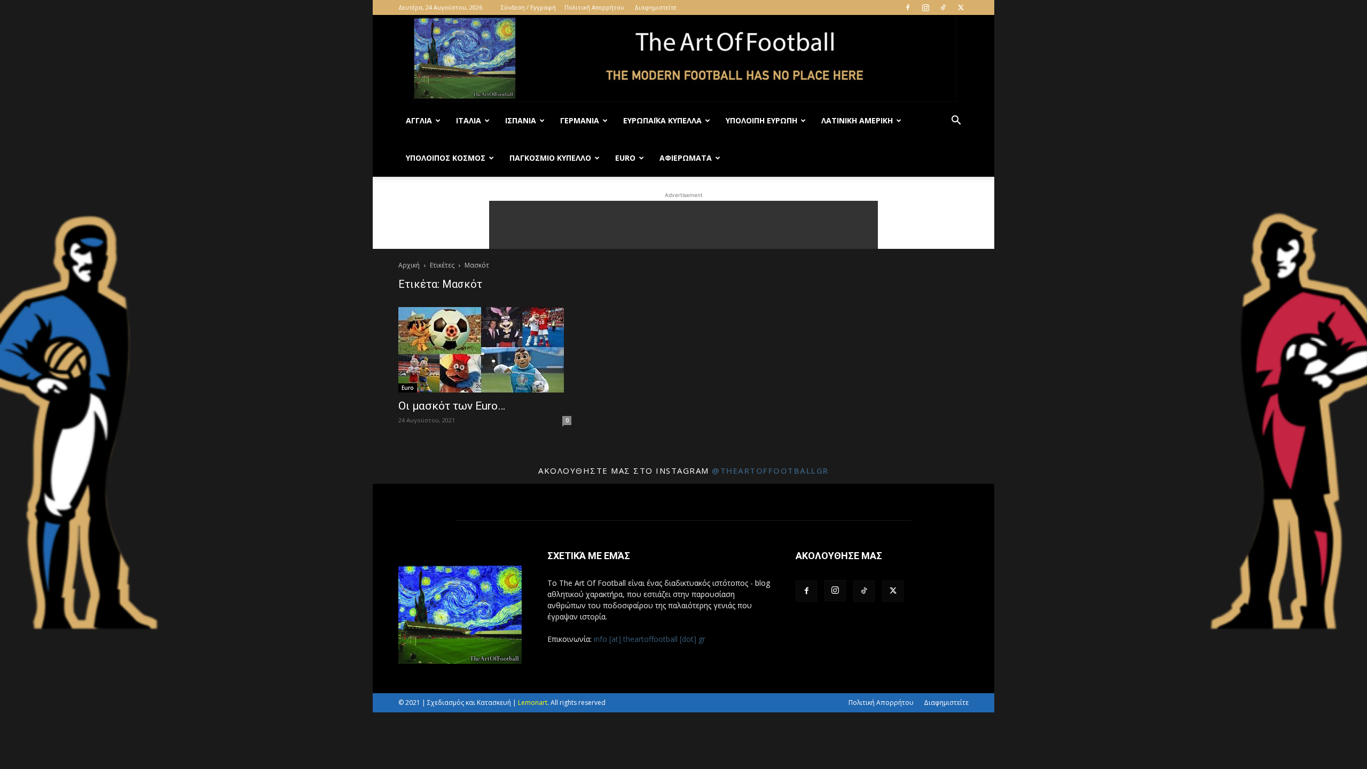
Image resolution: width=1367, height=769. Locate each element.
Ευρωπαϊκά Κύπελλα (662, 120)
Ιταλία (468, 120)
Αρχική (409, 265)
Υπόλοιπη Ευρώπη (761, 120)
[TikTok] (943, 7)
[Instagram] (925, 7)
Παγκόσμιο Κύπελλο (550, 158)
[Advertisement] (683, 225)
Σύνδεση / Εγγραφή (528, 7)
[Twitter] (961, 7)
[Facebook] (908, 7)
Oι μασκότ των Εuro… (451, 405)
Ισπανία (520, 120)
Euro (625, 158)
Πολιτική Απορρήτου (594, 7)
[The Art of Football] (683, 58)
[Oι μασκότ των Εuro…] (484, 350)
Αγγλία (419, 120)
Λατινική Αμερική (857, 120)
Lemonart (532, 702)
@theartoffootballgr (770, 470)
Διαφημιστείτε (655, 7)
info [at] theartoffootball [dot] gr (649, 639)
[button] (956, 121)
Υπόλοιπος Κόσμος (445, 158)
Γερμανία (579, 120)
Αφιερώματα (685, 158)
